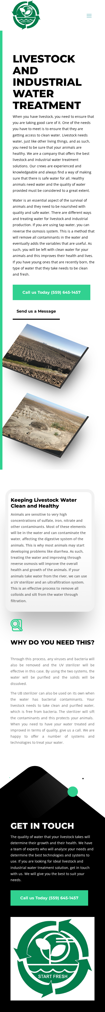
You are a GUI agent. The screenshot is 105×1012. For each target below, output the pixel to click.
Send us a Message (36, 311)
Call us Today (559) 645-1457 (51, 292)
